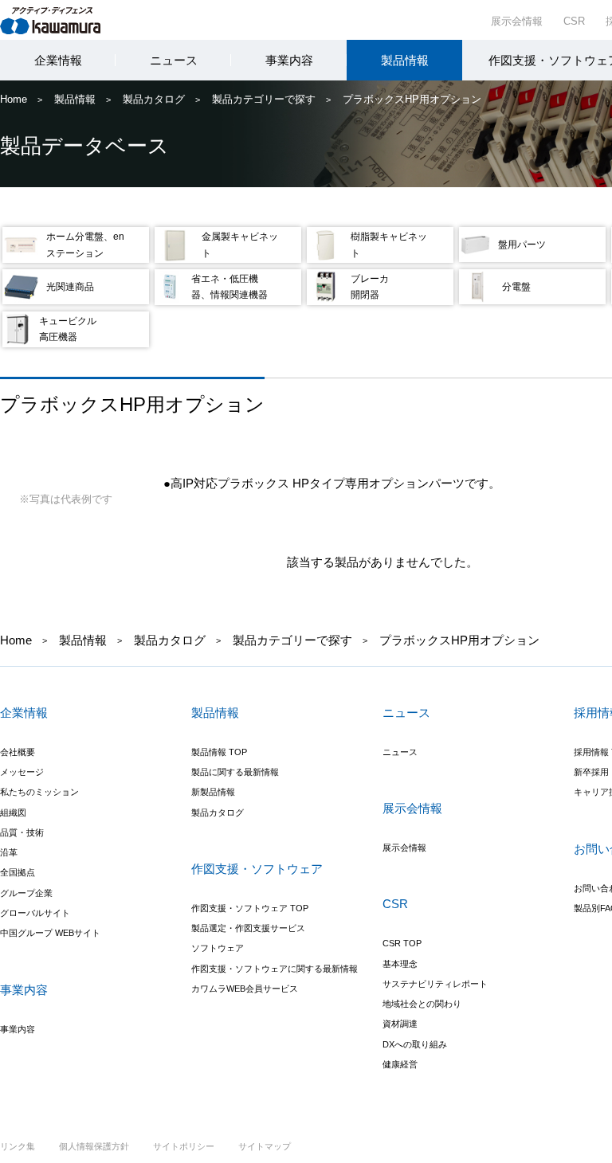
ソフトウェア (217, 948)
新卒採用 (591, 772)
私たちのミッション (39, 792)
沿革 (9, 852)
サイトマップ (264, 1146)
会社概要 (17, 752)
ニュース (174, 60)
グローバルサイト (35, 913)
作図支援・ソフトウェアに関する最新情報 (274, 968)
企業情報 (58, 60)
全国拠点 (17, 872)
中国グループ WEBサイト (50, 933)
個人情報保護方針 (94, 1146)
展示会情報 (517, 21)
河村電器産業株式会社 (65, 19)
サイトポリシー (183, 1146)
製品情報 (405, 60)
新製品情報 (213, 792)
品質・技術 (22, 832)
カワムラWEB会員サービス (244, 988)
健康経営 (400, 1064)
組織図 (13, 812)
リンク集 (17, 1146)
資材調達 (400, 1023)
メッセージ (22, 772)
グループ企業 (26, 893)
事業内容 (289, 60)
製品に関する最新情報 (235, 772)
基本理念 (400, 964)
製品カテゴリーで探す (264, 99)
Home (13, 99)
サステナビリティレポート (435, 984)
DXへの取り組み (414, 1044)
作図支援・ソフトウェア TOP (249, 908)
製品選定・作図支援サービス (248, 928)
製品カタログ (154, 99)
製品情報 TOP (219, 752)
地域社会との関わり (421, 1003)
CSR (574, 21)
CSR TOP (402, 943)
